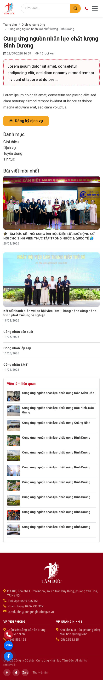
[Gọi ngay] (8, 634)
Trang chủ (10, 24)
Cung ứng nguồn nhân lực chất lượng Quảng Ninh (56, 422)
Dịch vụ (9, 147)
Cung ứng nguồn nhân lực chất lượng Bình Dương (56, 437)
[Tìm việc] (75, 8)
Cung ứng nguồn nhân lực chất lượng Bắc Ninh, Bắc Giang (58, 410)
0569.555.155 (29, 601)
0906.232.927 (34, 606)
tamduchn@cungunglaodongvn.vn (31, 612)
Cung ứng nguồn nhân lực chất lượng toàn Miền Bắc (58, 393)
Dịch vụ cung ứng (33, 24)
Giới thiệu (11, 142)
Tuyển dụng (12, 153)
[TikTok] (16, 672)
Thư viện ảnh (41, 672)
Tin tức (9, 159)
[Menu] (95, 8)
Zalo (25, 672)
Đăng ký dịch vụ (28, 121)
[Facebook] (7, 672)
